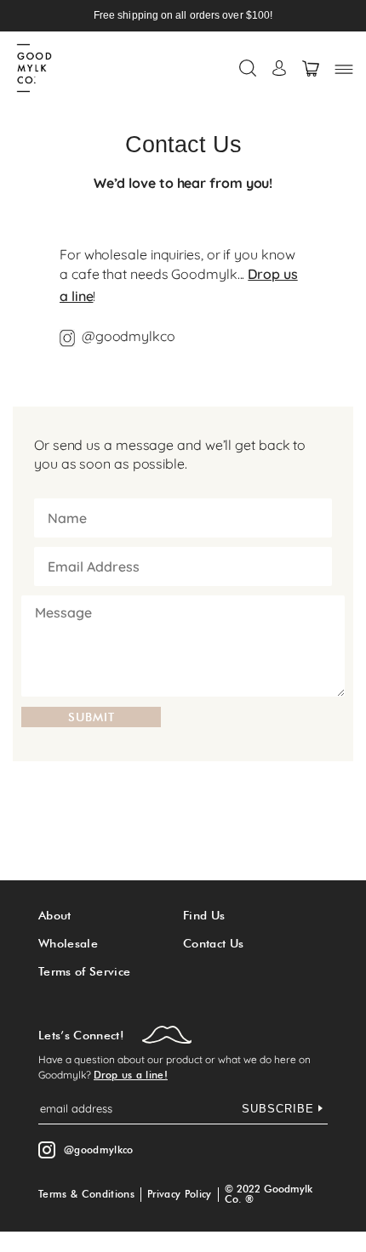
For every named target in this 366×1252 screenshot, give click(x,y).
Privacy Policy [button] (179, 1193)
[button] (247, 68)
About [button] (54, 915)
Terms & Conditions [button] (86, 1193)
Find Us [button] (204, 915)
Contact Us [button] (213, 943)
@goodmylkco (128, 335)
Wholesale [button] (68, 943)
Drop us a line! (131, 1074)
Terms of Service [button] (84, 971)
